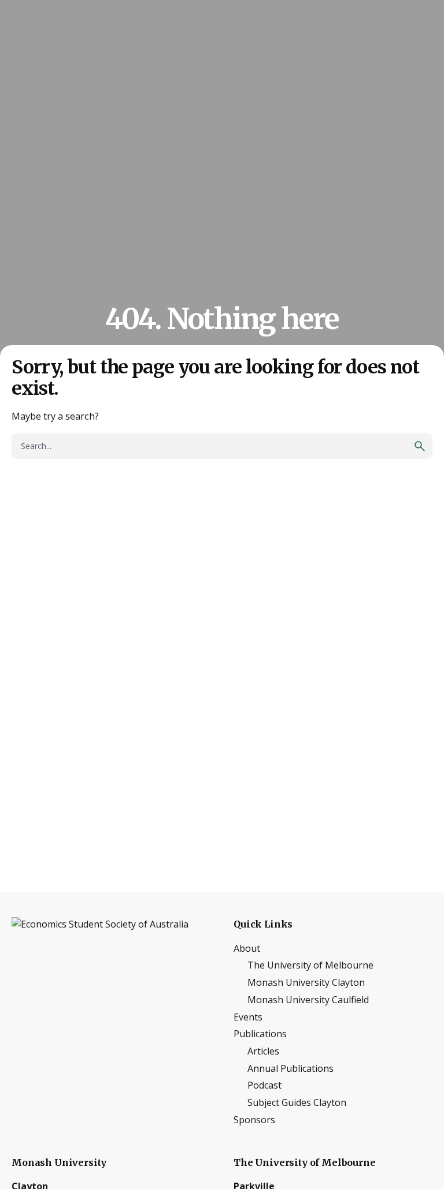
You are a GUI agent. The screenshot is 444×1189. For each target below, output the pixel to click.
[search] (419, 446)
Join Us (405, 71)
